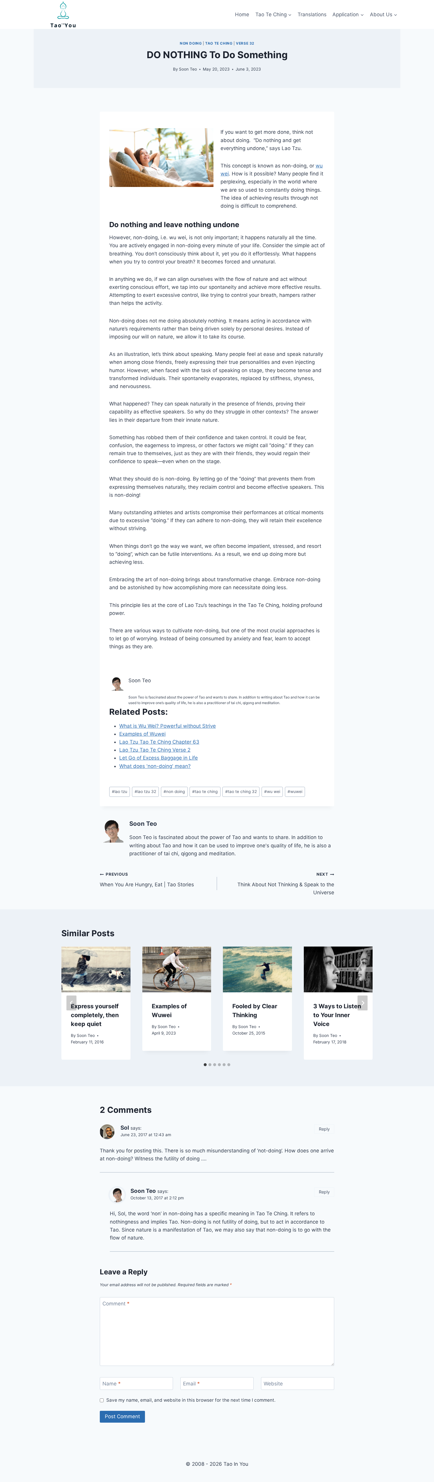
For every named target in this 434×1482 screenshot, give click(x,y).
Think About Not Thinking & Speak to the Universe (285, 883)
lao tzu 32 (145, 791)
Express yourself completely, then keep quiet (95, 1015)
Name (111, 1384)
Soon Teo (188, 69)
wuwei (295, 791)
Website (273, 1384)
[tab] (205, 1064)
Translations (312, 14)
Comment (116, 1304)
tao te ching (218, 43)
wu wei (272, 791)
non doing (191, 43)
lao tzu (119, 791)
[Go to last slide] (71, 1003)
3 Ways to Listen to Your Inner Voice (337, 1015)
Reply (324, 1128)
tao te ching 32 (241, 791)
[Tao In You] (63, 14)
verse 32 (245, 43)
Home (242, 14)
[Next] (363, 1003)
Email (191, 1384)
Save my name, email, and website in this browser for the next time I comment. (190, 1400)
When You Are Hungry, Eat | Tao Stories (147, 879)
